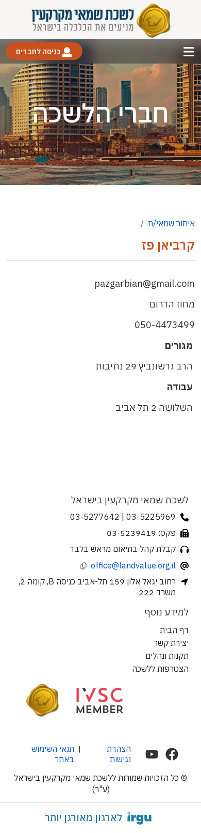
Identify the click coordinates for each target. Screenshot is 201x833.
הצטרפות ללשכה (160, 669)
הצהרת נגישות (119, 754)
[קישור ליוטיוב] (151, 754)
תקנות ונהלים (167, 656)
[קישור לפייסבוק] (171, 754)
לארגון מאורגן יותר (83, 817)
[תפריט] (188, 51)
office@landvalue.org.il (133, 565)
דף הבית (174, 630)
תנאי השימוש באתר (52, 754)
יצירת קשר (171, 643)
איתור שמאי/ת (171, 223)
